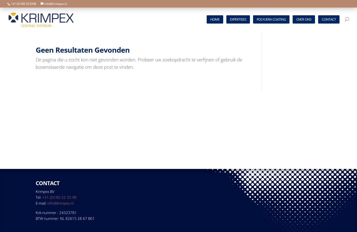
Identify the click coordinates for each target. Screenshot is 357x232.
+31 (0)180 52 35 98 (59, 197)
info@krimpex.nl (60, 203)
